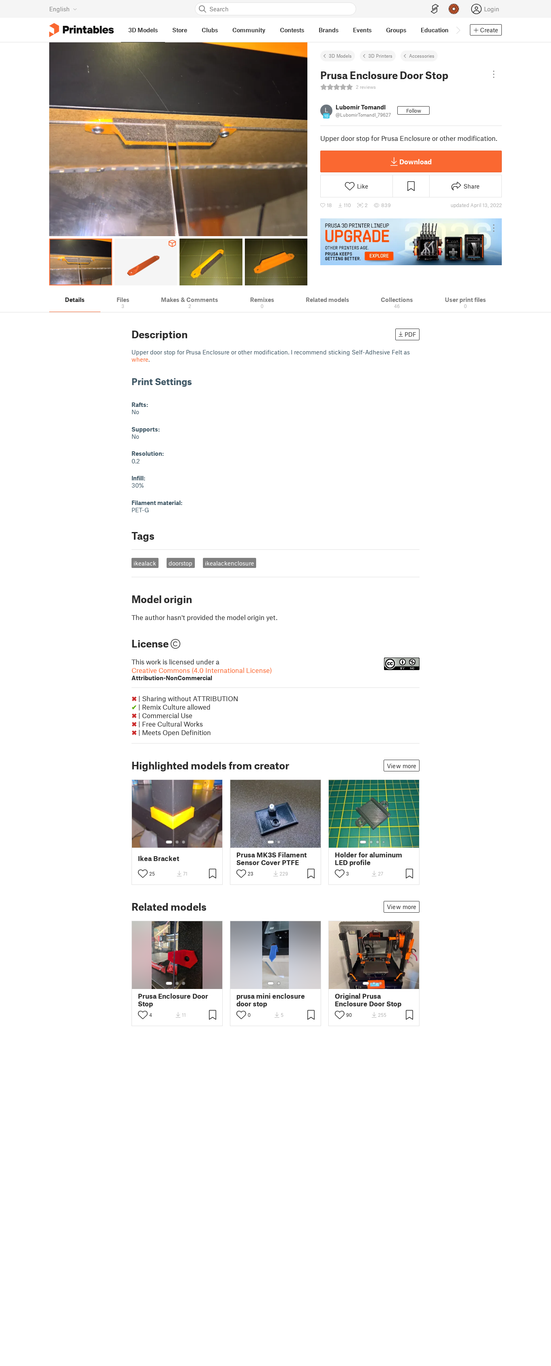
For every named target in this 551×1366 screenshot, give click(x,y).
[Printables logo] (81, 30)
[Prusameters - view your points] (454, 9)
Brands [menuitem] (328, 30)
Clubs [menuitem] (210, 30)
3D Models (340, 56)
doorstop (180, 563)
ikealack (145, 563)
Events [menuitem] (362, 30)
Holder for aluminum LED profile (368, 858)
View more (401, 765)
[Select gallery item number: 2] (177, 842)
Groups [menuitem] (396, 30)
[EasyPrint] (435, 9)
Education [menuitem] (435, 30)
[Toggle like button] (143, 873)
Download (415, 161)
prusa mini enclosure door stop (270, 1000)
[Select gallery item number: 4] (384, 842)
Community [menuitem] (248, 30)
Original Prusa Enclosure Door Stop (368, 1000)
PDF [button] (410, 334)
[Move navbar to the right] (458, 30)
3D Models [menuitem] (143, 30)
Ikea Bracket (158, 858)
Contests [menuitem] (292, 30)
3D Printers (380, 56)
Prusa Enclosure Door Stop (173, 1000)
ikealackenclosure (229, 563)
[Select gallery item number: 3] (183, 842)
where (139, 359)
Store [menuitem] (179, 30)
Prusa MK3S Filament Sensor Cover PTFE (271, 858)
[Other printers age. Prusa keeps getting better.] (411, 241)
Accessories (421, 56)
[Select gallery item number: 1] (169, 842)
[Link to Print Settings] (198, 381)
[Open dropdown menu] (494, 74)
